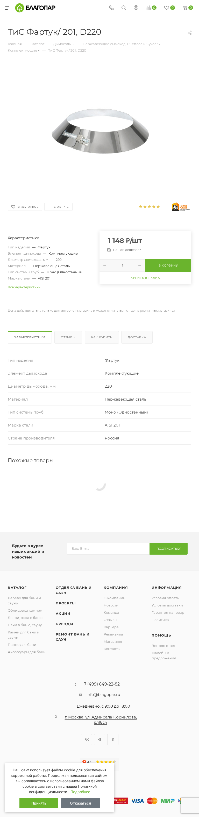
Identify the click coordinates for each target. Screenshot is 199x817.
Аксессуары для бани (27, 652)
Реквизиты (113, 634)
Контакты (112, 649)
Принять (38, 803)
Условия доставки (167, 605)
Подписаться (169, 548)
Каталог (17, 587)
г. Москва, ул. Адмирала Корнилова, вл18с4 (101, 720)
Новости (111, 605)
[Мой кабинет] (136, 8)
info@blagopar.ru (103, 694)
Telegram (99, 739)
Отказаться (80, 803)
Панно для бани (22, 645)
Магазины (113, 641)
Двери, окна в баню (25, 618)
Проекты (66, 603)
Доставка (137, 337)
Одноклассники (112, 739)
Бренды (64, 624)
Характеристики (29, 337)
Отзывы (68, 337)
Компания (116, 587)
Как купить (101, 337)
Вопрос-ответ (163, 646)
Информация (167, 587)
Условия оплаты (166, 598)
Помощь (161, 635)
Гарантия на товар (168, 612)
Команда (111, 612)
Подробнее (80, 792)
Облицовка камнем (25, 610)
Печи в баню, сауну (25, 625)
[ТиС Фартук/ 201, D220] (99, 132)
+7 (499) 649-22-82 (101, 684)
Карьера (111, 627)
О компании (114, 598)
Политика (160, 620)
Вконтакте (86, 739)
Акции (63, 613)
